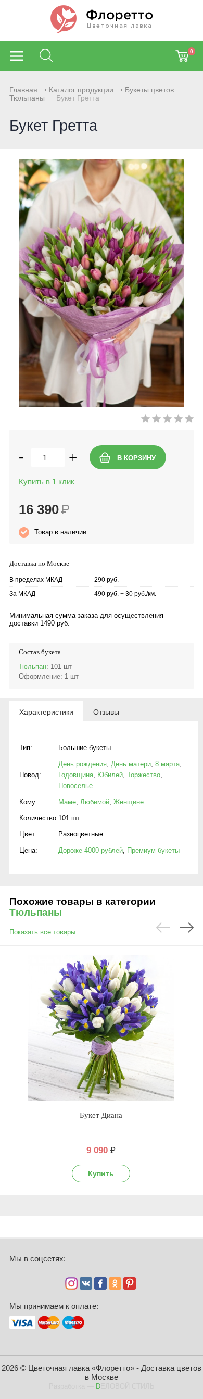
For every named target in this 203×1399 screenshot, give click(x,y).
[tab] (46, 711)
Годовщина (75, 775)
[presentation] (46, 711)
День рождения (82, 764)
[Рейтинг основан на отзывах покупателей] (167, 420)
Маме (67, 802)
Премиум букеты (153, 850)
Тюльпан (32, 666)
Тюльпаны (27, 98)
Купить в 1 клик (46, 481)
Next (187, 927)
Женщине (128, 802)
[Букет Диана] (101, 1028)
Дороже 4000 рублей (90, 850)
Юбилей (110, 775)
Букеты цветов (149, 89)
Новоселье (75, 786)
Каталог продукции (81, 89)
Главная (23, 89)
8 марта (167, 764)
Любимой (94, 802)
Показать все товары (42, 932)
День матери (131, 764)
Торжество (143, 775)
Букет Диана (101, 1115)
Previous (163, 927)
